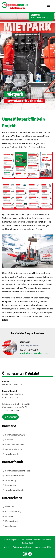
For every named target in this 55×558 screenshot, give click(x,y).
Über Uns (9, 507)
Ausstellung (10, 480)
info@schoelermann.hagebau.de (35, 353)
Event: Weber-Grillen (15, 444)
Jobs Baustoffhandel (14, 490)
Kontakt (7, 547)
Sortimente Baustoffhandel (18, 471)
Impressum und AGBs (42, 547)
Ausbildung (10, 526)
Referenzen (10, 485)
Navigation (12, 417)
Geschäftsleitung (13, 512)
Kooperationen (12, 521)
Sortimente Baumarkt (15, 435)
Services (9, 440)
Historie (9, 516)
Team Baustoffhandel (15, 476)
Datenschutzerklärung (22, 547)
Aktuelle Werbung (13, 449)
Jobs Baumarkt (12, 454)
